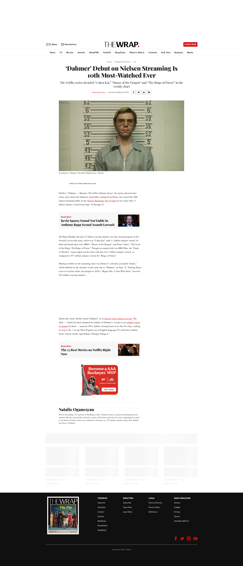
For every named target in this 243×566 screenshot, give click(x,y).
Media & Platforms (122, 62)
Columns (152, 52)
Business (178, 52)
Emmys (177, 512)
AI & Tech (165, 52)
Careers (101, 516)
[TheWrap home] (121, 44)
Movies (69, 52)
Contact (101, 512)
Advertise (101, 507)
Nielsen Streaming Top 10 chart (101, 200)
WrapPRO (94, 52)
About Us (101, 503)
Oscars (177, 516)
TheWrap (102, 498)
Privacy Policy (154, 507)
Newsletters (71, 44)
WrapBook (102, 530)
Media (190, 52)
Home (109, 62)
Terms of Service (155, 503)
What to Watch (136, 52)
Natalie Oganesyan (98, 92)
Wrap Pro (128, 498)
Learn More (127, 512)
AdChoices (152, 512)
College (177, 507)
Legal (151, 498)
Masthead (102, 521)
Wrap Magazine (182, 498)
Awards (81, 52)
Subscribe (190, 44)
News (52, 52)
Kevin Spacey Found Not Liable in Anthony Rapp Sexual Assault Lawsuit (87, 222)
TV (60, 52)
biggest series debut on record (118, 318)
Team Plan (127, 507)
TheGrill (107, 52)
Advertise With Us (181, 521)
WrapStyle (120, 52)
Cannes (177, 503)
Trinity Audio (82, 183)
